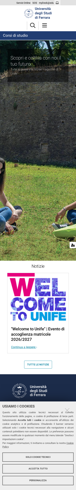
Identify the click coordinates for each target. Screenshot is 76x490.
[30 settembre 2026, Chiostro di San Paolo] (38, 297)
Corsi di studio (15, 35)
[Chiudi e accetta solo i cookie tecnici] (67, 410)
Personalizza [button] (38, 480)
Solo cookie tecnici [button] (38, 457)
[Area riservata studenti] (58, 3)
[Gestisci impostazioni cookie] (73, 245)
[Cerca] (32, 25)
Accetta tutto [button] (38, 468)
